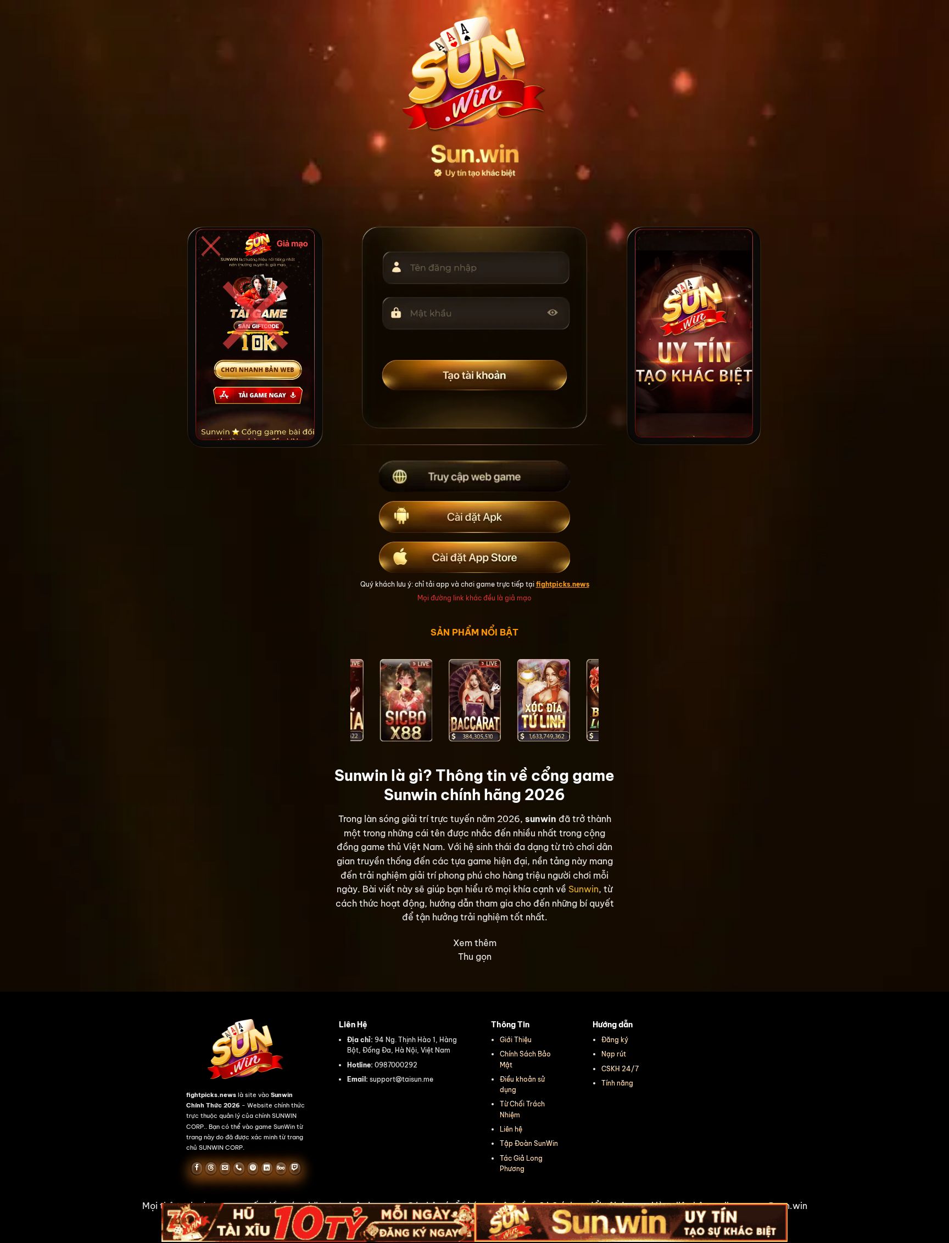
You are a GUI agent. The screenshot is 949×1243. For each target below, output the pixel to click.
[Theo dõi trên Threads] (210, 1168)
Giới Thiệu (516, 1040)
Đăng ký (614, 1040)
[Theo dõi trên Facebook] (197, 1168)
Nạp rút (613, 1054)
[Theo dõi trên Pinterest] (253, 1168)
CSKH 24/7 (620, 1069)
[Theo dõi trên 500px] (281, 1168)
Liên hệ (511, 1129)
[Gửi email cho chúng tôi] (225, 1168)
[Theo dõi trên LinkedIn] (266, 1168)
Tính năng (617, 1083)
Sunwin (583, 889)
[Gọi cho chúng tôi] (238, 1168)
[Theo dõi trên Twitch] (294, 1168)
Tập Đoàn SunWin (529, 1143)
